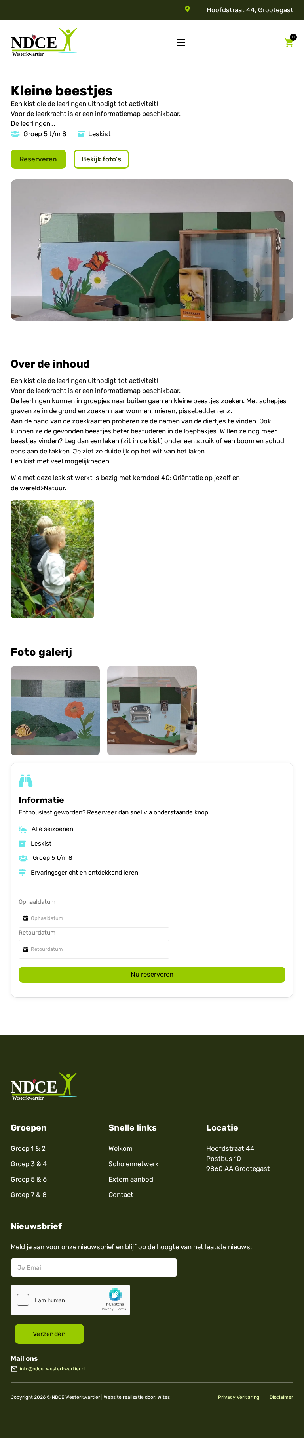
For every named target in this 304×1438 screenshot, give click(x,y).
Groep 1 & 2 (28, 1148)
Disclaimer (281, 1397)
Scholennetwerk (133, 1164)
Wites (164, 1397)
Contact (120, 1195)
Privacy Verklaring (238, 1397)
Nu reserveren (152, 974)
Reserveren (38, 159)
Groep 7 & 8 (29, 1195)
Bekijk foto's (101, 159)
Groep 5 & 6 (29, 1179)
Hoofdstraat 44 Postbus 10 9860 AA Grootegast (238, 1158)
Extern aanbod (130, 1179)
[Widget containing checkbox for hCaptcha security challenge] (70, 1300)
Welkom (120, 1148)
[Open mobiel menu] (181, 42)
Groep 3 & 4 (29, 1164)
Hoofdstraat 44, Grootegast (250, 10)
